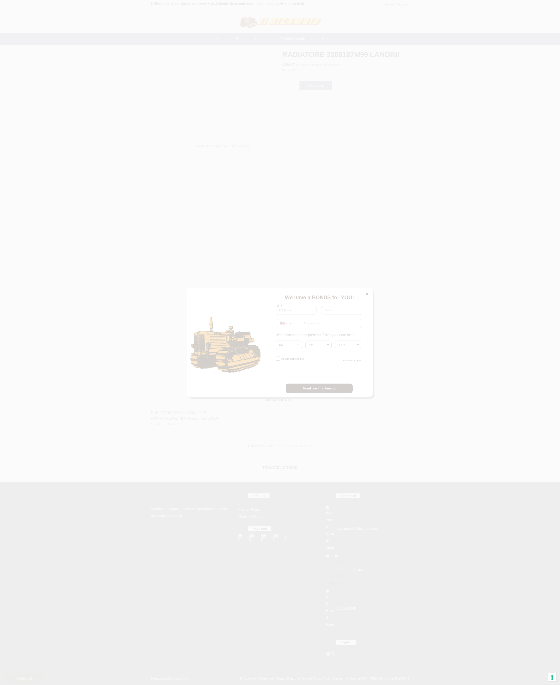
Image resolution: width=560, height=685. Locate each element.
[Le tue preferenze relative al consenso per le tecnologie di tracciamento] (552, 677)
